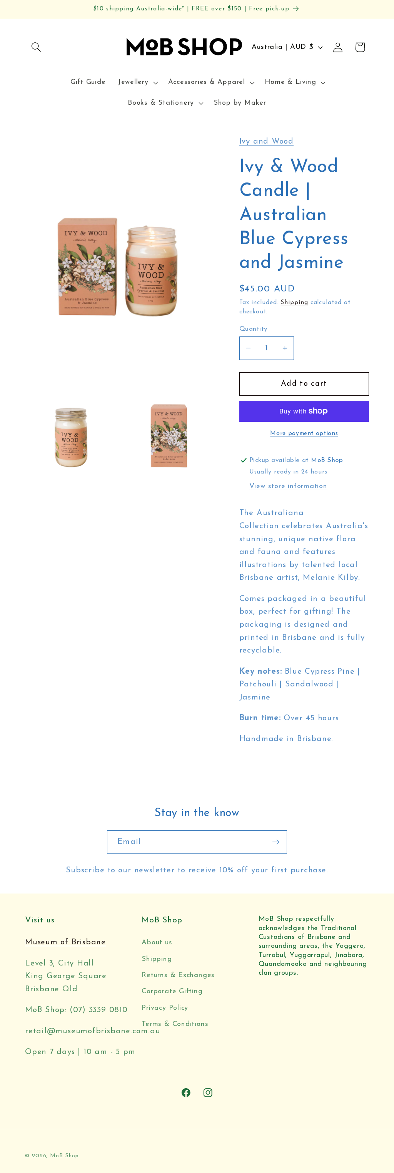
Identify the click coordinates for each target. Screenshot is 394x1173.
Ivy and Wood (266, 141)
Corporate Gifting (172, 991)
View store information (288, 486)
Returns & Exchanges (178, 975)
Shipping (294, 303)
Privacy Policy (165, 1008)
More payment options (304, 433)
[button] (36, 47)
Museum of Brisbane (65, 942)
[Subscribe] (276, 842)
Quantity (253, 329)
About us (157, 942)
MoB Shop (64, 1156)
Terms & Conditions (175, 1024)
